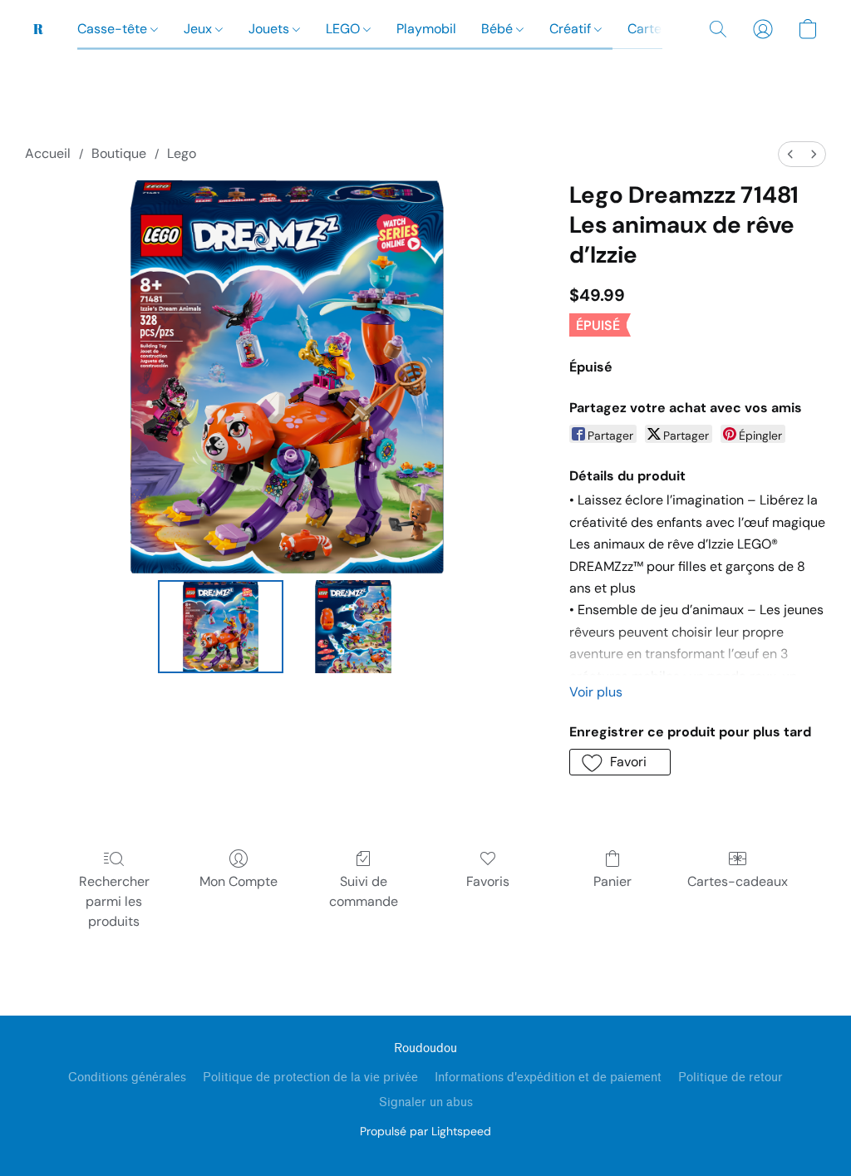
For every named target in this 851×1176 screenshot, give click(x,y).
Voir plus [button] (595, 692)
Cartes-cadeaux (737, 881)
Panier (612, 881)
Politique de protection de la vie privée (310, 1077)
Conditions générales (127, 1077)
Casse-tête (113, 28)
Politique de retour (730, 1077)
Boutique (118, 153)
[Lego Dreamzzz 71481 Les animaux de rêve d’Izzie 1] (353, 626)
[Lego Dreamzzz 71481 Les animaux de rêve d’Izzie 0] (221, 626)
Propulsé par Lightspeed (425, 1131)
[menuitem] (790, 154)
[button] (38, 29)
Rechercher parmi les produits (114, 901)
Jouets (270, 28)
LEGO (344, 28)
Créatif (571, 28)
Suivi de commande (363, 891)
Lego (181, 153)
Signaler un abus (426, 1102)
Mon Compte (238, 881)
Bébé (498, 28)
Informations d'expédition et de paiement (548, 1077)
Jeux (199, 28)
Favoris (487, 881)
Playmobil (426, 28)
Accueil (48, 153)
